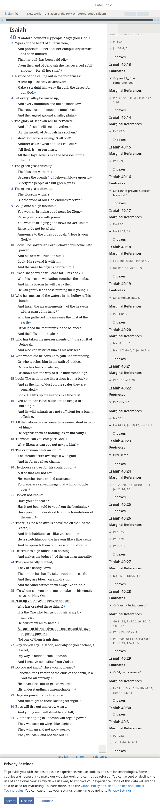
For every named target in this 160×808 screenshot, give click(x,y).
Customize (45, 801)
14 (13, 356)
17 (13, 422)
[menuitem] (6, 5)
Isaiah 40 (11, 14)
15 (13, 378)
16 (13, 401)
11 (13, 273)
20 (13, 467)
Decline (26, 801)
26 (13, 601)
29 (13, 695)
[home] (6, 5)
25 (13, 590)
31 (13, 718)
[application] (80, 20)
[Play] (2, 20)
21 (13, 495)
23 (13, 551)
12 (13, 295)
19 (13, 450)
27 (13, 645)
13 (13, 339)
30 (13, 706)
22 (13, 523)
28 (13, 667)
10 (13, 245)
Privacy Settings (120, 790)
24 (13, 562)
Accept (11, 801)
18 (13, 439)
